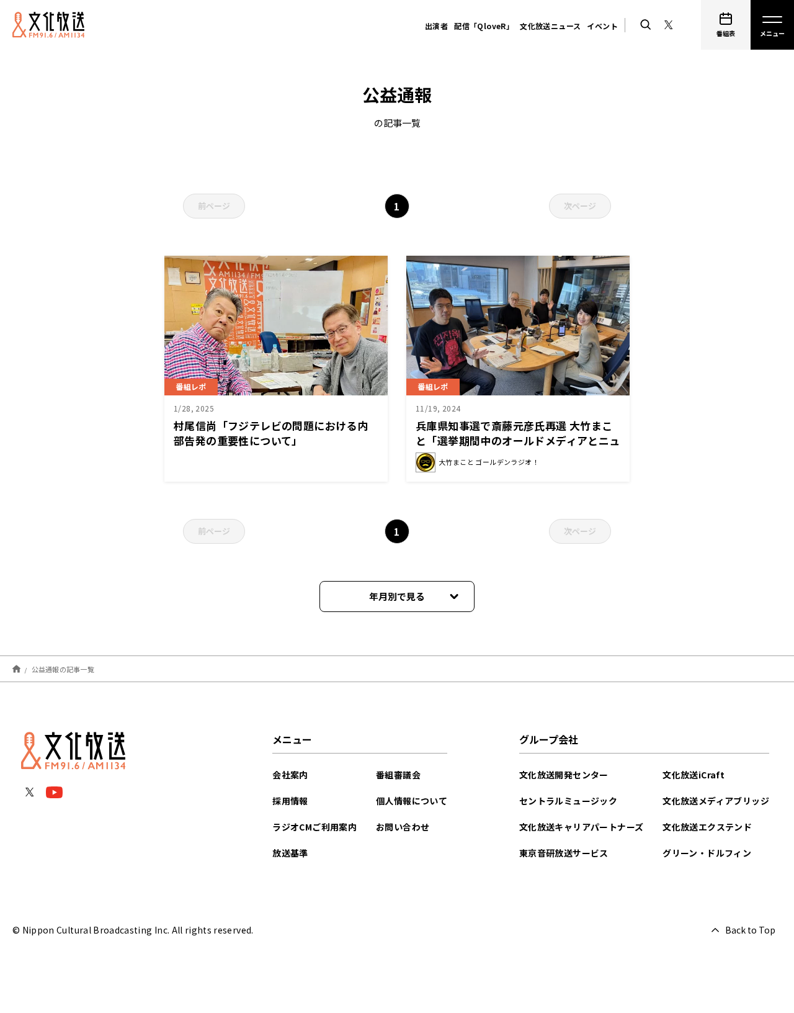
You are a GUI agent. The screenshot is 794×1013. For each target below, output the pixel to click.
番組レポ (191, 386)
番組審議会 (398, 774)
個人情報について (411, 801)
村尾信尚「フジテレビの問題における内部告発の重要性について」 (271, 433)
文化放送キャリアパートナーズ (581, 827)
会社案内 (290, 774)
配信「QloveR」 (484, 25)
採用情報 (290, 801)
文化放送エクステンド (707, 827)
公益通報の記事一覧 (63, 668)
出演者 (436, 25)
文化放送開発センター (564, 774)
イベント (602, 25)
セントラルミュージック (568, 801)
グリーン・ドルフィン (706, 853)
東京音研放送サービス (564, 853)
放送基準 (290, 853)
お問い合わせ (402, 827)
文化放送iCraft (693, 774)
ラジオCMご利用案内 (314, 827)
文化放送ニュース (550, 25)
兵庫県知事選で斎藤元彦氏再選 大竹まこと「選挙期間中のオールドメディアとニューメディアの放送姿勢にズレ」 (518, 440)
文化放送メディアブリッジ (715, 801)
